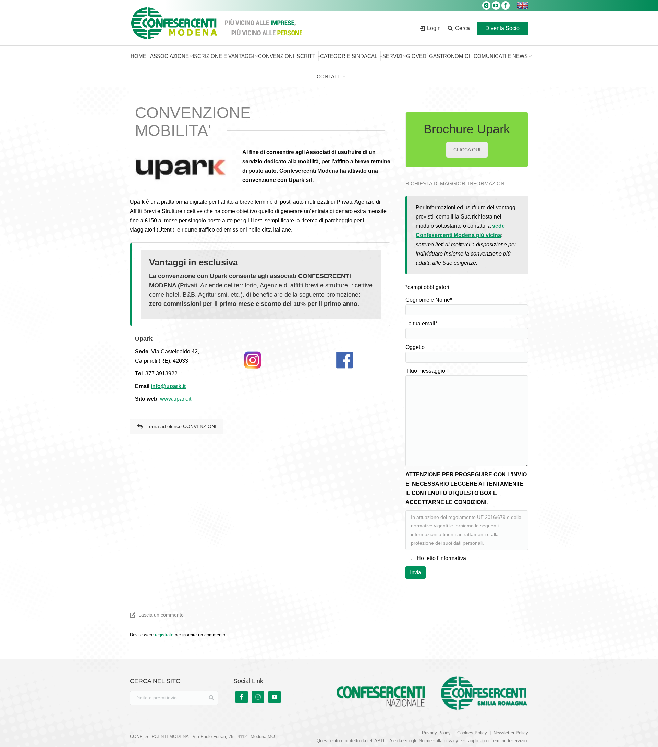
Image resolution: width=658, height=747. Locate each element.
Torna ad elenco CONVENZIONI (181, 426)
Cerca (462, 28)
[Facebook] (505, 5)
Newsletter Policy (511, 732)
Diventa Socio (502, 28)
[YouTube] (496, 5)
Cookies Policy (472, 732)
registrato (164, 634)
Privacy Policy (436, 732)
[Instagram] (486, 5)
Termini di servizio (509, 740)
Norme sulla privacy (438, 740)
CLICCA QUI (466, 149)
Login (434, 28)
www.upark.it (175, 399)
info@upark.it (168, 386)
